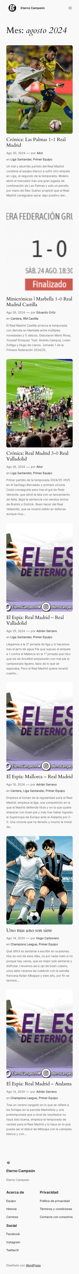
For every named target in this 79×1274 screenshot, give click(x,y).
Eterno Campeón (33, 8)
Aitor (40, 153)
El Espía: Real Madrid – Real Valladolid (35, 620)
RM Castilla (30, 318)
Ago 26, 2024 (15, 312)
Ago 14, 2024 (15, 938)
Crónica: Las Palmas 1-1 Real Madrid (36, 142)
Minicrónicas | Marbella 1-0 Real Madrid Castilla (39, 302)
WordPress (33, 1265)
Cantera (16, 318)
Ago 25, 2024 (15, 631)
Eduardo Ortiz (46, 312)
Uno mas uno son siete (29, 930)
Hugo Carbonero (47, 938)
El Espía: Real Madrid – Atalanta (39, 1084)
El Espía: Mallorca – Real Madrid (39, 777)
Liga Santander (21, 159)
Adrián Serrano (46, 631)
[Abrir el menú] (70, 8)
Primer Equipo (42, 159)
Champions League (24, 944)
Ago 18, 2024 (15, 784)
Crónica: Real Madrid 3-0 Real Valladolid (37, 456)
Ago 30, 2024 (15, 153)
